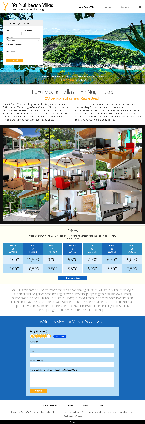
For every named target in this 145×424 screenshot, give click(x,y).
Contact (125, 7)
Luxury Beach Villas (85, 7)
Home (100, 405)
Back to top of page (72, 416)
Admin (72, 422)
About (108, 7)
